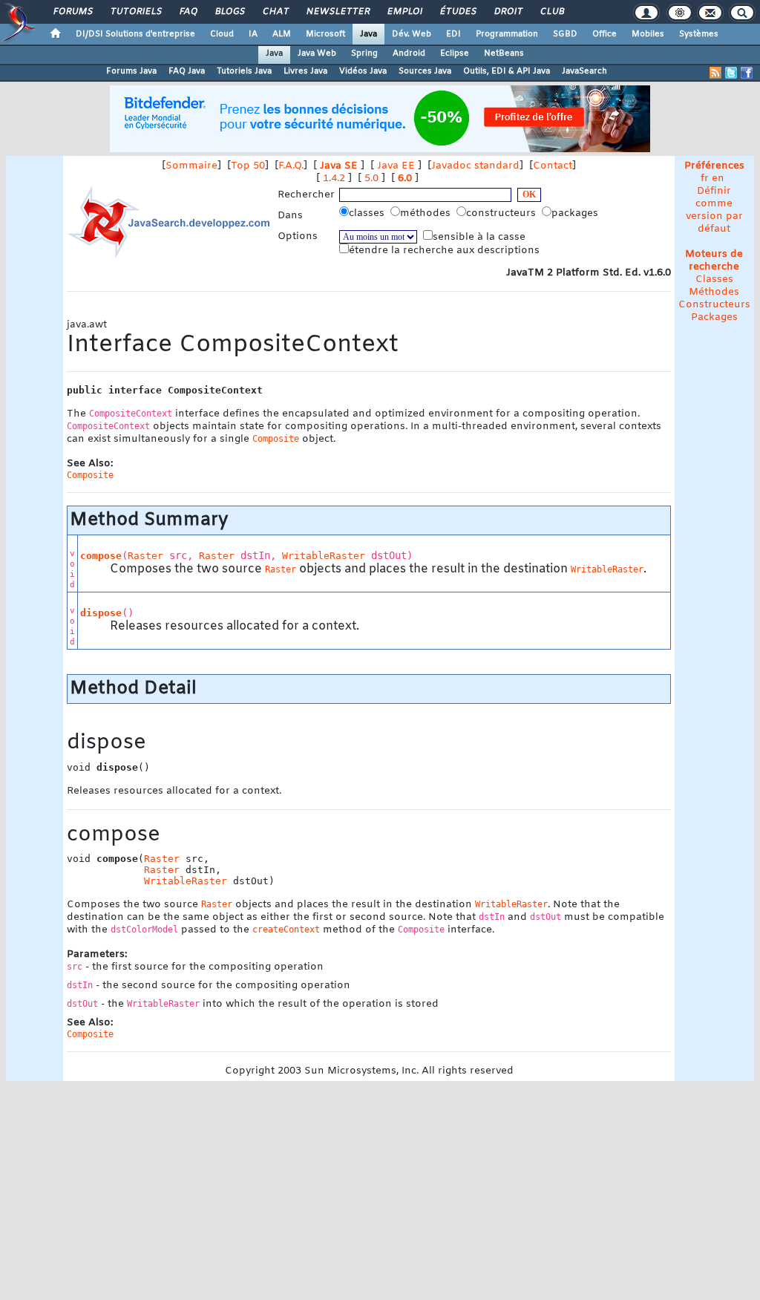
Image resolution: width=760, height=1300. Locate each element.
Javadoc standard (475, 166)
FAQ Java (186, 71)
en (718, 178)
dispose (101, 612)
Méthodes (714, 292)
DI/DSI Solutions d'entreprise (135, 34)
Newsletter (337, 12)
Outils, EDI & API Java (506, 71)
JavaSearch (584, 71)
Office (604, 34)
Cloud (222, 34)
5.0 (371, 178)
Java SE (339, 166)
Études (457, 12)
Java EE (396, 166)
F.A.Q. (291, 166)
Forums (72, 12)
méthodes (426, 213)
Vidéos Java (363, 71)
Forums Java (131, 71)
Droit (507, 12)
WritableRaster (323, 555)
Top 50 (248, 166)
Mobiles (648, 34)
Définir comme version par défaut (714, 210)
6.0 (405, 178)
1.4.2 (334, 178)
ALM (281, 34)
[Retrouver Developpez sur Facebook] (747, 73)
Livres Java (305, 71)
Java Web (317, 53)
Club (551, 12)
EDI (453, 34)
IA (253, 34)
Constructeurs (714, 304)
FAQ (187, 12)
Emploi (404, 12)
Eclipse (454, 53)
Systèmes (698, 34)
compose (101, 555)
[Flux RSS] (715, 73)
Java (368, 34)
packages (576, 213)
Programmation (507, 34)
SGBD (565, 34)
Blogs (229, 12)
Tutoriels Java (244, 71)
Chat (275, 12)
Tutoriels (135, 12)
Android (409, 53)
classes (368, 213)
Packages (714, 317)
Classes (714, 279)
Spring (364, 53)
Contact (552, 166)
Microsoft (325, 34)
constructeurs (502, 213)
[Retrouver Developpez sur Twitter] (731, 73)
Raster (145, 555)
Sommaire (191, 166)
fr (705, 178)
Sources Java (425, 71)
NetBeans (504, 53)
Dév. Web (411, 34)
